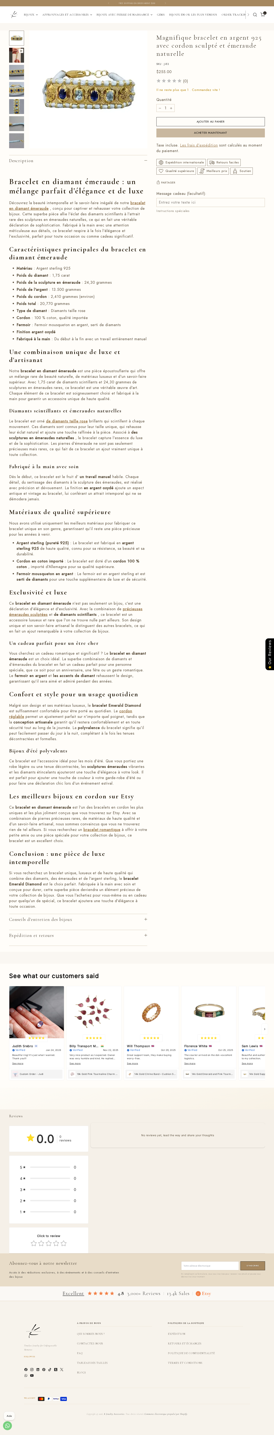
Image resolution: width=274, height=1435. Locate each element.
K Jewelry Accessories (114, 1414)
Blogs (81, 1372)
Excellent (73, 1293)
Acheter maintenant (210, 133)
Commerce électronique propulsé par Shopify (165, 1414)
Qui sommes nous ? (91, 1334)
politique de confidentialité (191, 1353)
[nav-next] (264, 1029)
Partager (168, 182)
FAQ (80, 1353)
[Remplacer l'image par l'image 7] (16, 140)
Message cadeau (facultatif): (181, 193)
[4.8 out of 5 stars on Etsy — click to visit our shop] (101, 1293)
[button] (49, 1167)
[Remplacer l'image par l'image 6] (16, 123)
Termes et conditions (185, 1363)
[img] (169, 81)
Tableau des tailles (92, 1363)
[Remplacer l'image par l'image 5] (16, 106)
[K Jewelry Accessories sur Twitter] (62, 1370)
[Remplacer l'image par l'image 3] (16, 72)
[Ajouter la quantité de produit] (171, 108)
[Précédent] (109, 3)
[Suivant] (165, 3)
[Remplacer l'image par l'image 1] (16, 38)
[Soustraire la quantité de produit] (160, 108)
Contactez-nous (90, 1343)
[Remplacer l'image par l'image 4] (16, 89)
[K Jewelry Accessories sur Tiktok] (50, 1370)
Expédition (176, 1334)
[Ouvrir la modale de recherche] (255, 14)
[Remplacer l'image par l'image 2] (16, 55)
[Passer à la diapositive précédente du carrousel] (253, 1102)
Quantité (164, 99)
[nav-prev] (9, 1029)
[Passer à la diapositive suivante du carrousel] (262, 1102)
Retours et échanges (184, 1343)
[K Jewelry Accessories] (13, 14)
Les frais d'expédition (199, 145)
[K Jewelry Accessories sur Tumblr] (56, 1370)
